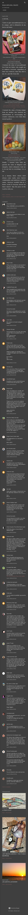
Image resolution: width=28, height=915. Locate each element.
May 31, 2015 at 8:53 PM (11, 238)
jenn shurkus (10, 448)
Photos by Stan (10, 602)
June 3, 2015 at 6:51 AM (11, 444)
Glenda (8, 366)
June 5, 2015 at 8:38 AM (11, 626)
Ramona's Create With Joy (14, 154)
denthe (8, 724)
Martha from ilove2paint (13, 735)
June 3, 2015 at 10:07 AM (12, 456)
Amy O (8, 262)
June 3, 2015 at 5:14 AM (11, 374)
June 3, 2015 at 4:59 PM (11, 522)
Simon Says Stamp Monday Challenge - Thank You (14, 105)
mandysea (9, 713)
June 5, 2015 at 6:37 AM (11, 598)
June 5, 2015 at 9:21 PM (11, 709)
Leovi (8, 319)
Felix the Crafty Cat (11, 417)
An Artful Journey (9, 882)
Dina (8, 770)
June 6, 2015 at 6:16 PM (11, 731)
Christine (9, 221)
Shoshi (8, 388)
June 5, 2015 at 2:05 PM (11, 652)
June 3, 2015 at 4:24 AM (11, 362)
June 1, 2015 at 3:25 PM (11, 283)
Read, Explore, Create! (10, 5)
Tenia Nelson (10, 204)
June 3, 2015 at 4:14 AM (11, 338)
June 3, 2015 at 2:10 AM (11, 325)
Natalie (8, 460)
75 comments (8, 812)
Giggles (8, 696)
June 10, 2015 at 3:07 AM (12, 774)
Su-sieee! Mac (10, 567)
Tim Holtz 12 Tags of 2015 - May (14, 60)
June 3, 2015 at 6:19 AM (11, 413)
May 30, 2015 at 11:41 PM (12, 217)
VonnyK (8, 555)
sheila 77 (9, 643)
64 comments (9, 858)
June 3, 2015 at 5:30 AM (11, 384)
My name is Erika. (11, 683)
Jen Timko (9, 298)
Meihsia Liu (9, 250)
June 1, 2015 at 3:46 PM (11, 294)
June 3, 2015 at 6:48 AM (11, 432)
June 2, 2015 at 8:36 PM (11, 315)
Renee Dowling (10, 751)
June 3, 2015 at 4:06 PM (11, 512)
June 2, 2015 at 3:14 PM (11, 304)
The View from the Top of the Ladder (16, 576)
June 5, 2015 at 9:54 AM (11, 639)
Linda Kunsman (10, 656)
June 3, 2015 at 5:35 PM (11, 532)
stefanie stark (10, 275)
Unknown (9, 242)
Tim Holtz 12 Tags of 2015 (19, 196)
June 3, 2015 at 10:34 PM (12, 563)
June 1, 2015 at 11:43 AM (11, 270)
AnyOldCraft (10, 379)
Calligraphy (7, 196)
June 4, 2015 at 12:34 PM (12, 589)
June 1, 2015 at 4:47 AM (11, 246)
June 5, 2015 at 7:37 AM (11, 609)
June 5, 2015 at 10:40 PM (12, 720)
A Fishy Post (6, 810)
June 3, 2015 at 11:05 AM (11, 467)
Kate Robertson (11, 230)
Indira (8, 593)
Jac (7, 489)
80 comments (9, 884)
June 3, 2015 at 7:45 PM (11, 551)
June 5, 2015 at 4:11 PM (11, 668)
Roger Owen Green (11, 436)
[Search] (25, 2)
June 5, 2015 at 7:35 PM (11, 691)
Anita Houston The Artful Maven (15, 527)
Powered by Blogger (15, 908)
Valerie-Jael (9, 212)
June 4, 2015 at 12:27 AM (12, 578)
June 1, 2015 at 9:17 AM (11, 258)
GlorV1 (8, 631)
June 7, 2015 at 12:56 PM (11, 747)
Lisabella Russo (10, 287)
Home (4, 10)
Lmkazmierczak (11, 582)
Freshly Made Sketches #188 (14, 103)
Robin (8, 672)
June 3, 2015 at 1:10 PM (11, 498)
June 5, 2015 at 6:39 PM (11, 679)
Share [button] (3, 194)
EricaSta (9, 778)
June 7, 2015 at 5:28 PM (11, 765)
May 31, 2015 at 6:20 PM (11, 226)
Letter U (12, 196)
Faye (8, 613)
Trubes (8, 343)
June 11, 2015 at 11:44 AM (12, 783)
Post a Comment (6, 786)
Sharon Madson (10, 502)
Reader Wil (9, 329)
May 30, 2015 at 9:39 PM (12, 208)
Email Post (8, 194)
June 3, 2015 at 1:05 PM (11, 485)
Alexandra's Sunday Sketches (14, 156)
